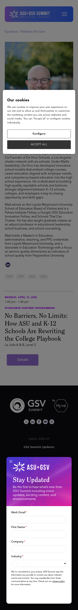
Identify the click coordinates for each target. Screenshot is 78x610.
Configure (39, 134)
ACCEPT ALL (39, 144)
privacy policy (58, 581)
